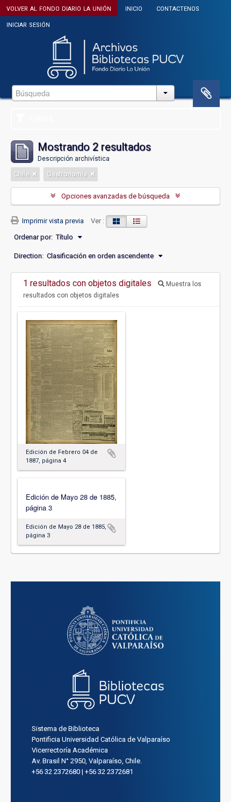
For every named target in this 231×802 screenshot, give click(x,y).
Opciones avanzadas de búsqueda (115, 196)
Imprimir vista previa (52, 221)
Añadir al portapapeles (111, 453)
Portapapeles (206, 93)
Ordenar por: (33, 237)
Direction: (29, 256)
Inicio (133, 8)
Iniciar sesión (28, 24)
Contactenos (177, 8)
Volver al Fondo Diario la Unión (58, 8)
